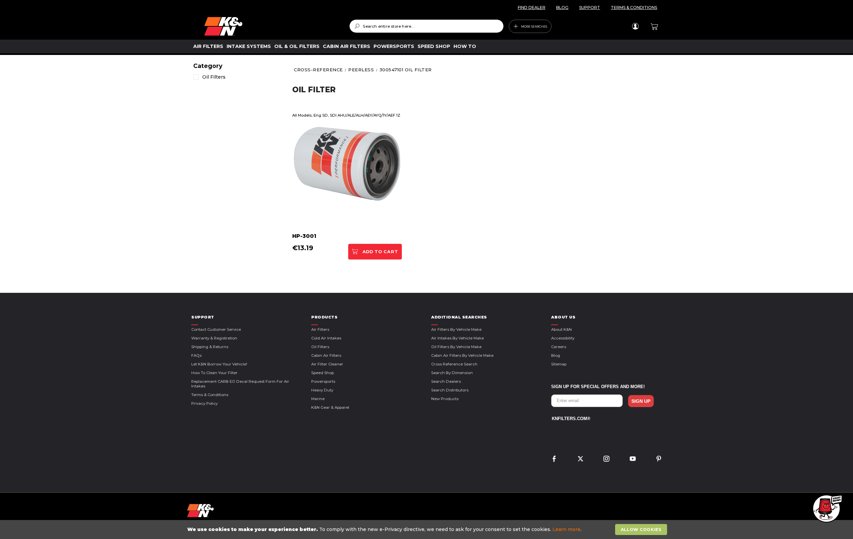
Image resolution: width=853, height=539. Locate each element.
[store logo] (272, 26)
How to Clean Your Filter (214, 372)
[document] (427, 529)
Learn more (566, 529)
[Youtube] (633, 459)
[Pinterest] (659, 459)
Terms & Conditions (209, 394)
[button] (826, 509)
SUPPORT (589, 7)
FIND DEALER (531, 7)
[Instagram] (606, 459)
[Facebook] (554, 459)
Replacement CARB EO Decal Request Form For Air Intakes (240, 383)
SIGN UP (640, 401)
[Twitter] (580, 459)
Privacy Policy (204, 403)
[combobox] (426, 26)
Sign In (635, 26)
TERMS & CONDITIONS (634, 7)
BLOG (562, 7)
